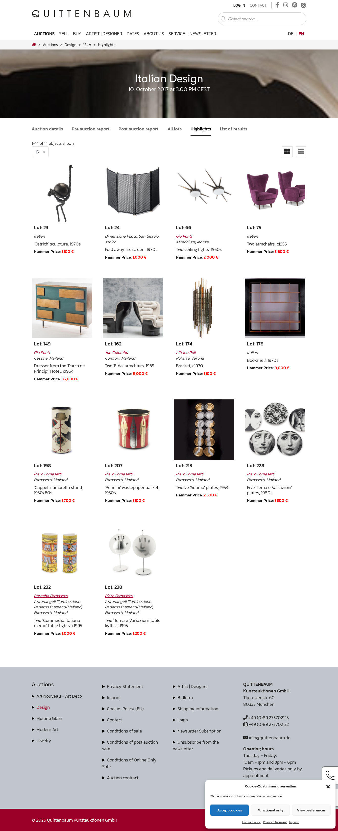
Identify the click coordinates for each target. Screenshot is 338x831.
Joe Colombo (116, 352)
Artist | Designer (104, 33)
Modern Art (47, 729)
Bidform (185, 697)
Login (182, 719)
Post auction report (139, 128)
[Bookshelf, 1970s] (275, 308)
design (70, 45)
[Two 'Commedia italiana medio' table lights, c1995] (62, 551)
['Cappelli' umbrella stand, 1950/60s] (62, 429)
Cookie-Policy (251, 822)
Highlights (201, 128)
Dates (133, 33)
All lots (175, 128)
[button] (328, 786)
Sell (64, 33)
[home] (34, 45)
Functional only (270, 810)
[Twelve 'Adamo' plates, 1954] (204, 429)
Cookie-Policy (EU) (125, 708)
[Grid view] (287, 151)
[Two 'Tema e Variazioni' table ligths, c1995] (133, 551)
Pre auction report (91, 128)
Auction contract (122, 777)
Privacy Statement (275, 822)
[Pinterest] (294, 5)
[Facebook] (277, 5)
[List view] (301, 151)
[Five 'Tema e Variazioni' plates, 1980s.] (275, 429)
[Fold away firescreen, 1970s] (133, 192)
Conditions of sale (124, 731)
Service (177, 33)
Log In (239, 5)
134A (87, 45)
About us (154, 33)
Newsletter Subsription (199, 731)
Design (43, 707)
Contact (258, 5)
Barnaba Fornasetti (51, 596)
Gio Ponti (184, 236)
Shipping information (197, 708)
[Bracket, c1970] (204, 308)
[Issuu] (303, 5)
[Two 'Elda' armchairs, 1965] (133, 308)
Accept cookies (229, 810)
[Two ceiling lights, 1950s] (204, 192)
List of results (233, 128)
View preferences (311, 810)
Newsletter (203, 33)
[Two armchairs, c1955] (275, 192)
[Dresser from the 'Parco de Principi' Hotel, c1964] (62, 308)
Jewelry (43, 740)
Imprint (294, 822)
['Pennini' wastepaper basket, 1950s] (133, 429)
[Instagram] (285, 5)
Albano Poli (185, 352)
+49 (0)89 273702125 (268, 717)
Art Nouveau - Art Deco (59, 696)
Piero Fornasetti (48, 474)
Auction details (47, 128)
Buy (77, 33)
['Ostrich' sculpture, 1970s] (62, 192)
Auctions (44, 33)
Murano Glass (49, 718)
